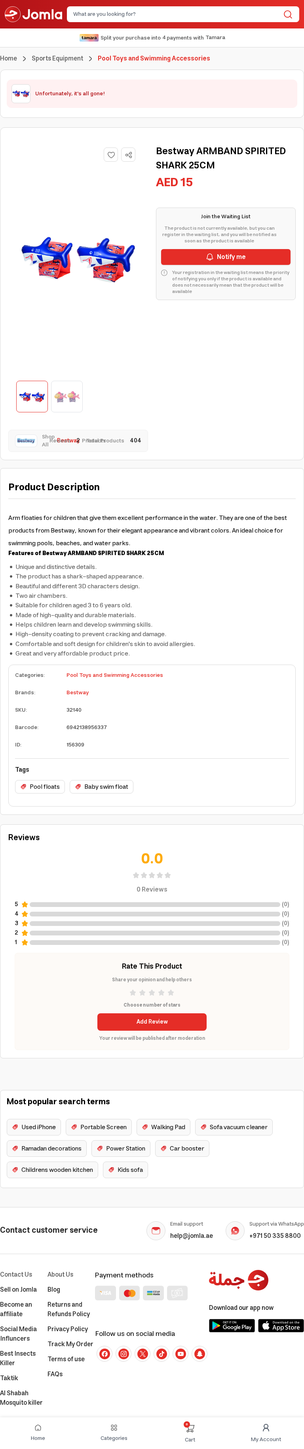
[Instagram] (123, 1354)
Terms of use (66, 1359)
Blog (54, 1289)
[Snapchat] (199, 1354)
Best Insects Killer (18, 1358)
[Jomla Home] (33, 14)
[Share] (129, 155)
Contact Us (16, 1274)
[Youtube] (180, 1354)
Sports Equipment (57, 58)
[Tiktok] (161, 1354)
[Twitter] (142, 1354)
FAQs (55, 1374)
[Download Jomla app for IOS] (281, 1325)
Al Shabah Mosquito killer (21, 1398)
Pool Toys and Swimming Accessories (114, 675)
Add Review (152, 1022)
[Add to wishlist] (111, 154)
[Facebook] (104, 1354)
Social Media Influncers (18, 1333)
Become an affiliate (16, 1309)
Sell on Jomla (18, 1289)
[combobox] (176, 14)
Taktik (9, 1378)
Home (8, 58)
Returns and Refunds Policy (69, 1309)
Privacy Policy (68, 1329)
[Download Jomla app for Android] (232, 1325)
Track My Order (70, 1344)
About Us (60, 1274)
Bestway (77, 692)
